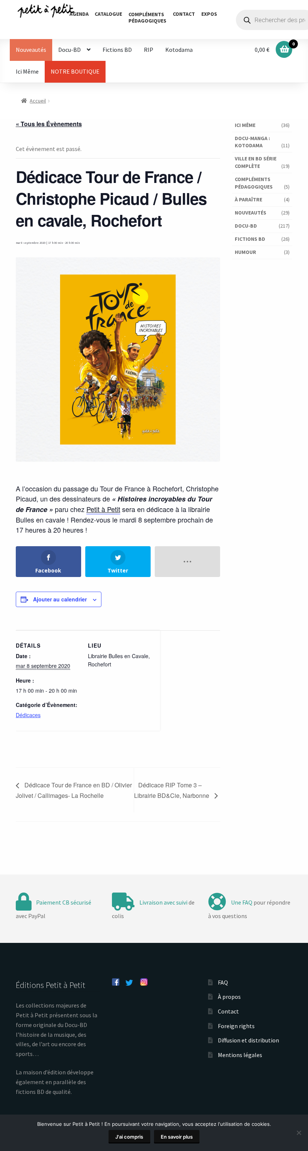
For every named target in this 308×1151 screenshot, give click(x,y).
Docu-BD (69, 49)
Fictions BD (117, 49)
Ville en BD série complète (255, 162)
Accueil (38, 100)
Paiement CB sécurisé (63, 902)
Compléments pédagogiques (254, 183)
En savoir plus (177, 1137)
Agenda (79, 14)
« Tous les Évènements (49, 123)
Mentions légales (240, 1055)
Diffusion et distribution (248, 1040)
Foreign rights (236, 1026)
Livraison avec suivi (163, 902)
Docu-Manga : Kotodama (252, 142)
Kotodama (179, 49)
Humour (245, 252)
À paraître (248, 199)
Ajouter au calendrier (60, 599)
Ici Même (27, 71)
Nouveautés (31, 49)
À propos (229, 996)
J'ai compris (129, 1137)
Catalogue (108, 14)
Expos (209, 14)
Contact (184, 14)
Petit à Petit (103, 509)
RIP (148, 49)
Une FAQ (241, 902)
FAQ (223, 982)
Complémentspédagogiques (147, 17)
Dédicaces (28, 715)
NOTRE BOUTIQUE (75, 71)
